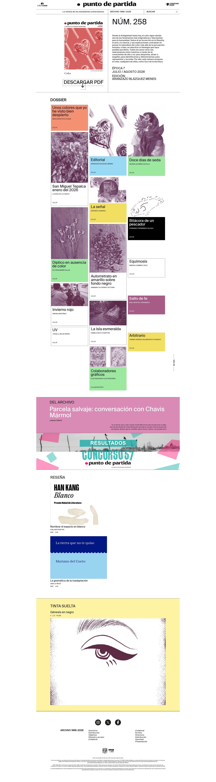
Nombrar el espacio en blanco (67, 527)
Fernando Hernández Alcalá (141, 228)
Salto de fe (138, 299)
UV (54, 330)
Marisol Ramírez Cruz (138, 265)
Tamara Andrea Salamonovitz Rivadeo (145, 339)
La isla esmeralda (106, 329)
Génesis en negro (62, 612)
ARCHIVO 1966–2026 (120, 12)
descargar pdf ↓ (83, 84)
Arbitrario (137, 336)
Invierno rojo (62, 310)
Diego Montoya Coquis (61, 119)
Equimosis (138, 261)
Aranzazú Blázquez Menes (102, 164)
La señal (98, 207)
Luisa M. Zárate (56, 420)
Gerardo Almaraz (98, 211)
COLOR (54, 128)
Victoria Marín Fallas (61, 270)
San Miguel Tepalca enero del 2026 (69, 188)
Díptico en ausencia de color (69, 264)
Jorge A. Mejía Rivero (61, 334)
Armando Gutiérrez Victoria (103, 287)
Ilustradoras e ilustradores (103, 378)
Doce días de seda (145, 160)
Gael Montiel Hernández (139, 302)
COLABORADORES (97, 387)
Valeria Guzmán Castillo (139, 164)
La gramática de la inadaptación (69, 581)
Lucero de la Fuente (60, 194)
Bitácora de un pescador (141, 222)
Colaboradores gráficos (103, 373)
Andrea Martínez (59, 314)
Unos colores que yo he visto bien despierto (69, 111)
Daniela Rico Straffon (100, 333)
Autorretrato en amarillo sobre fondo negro (104, 280)
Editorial (98, 160)
